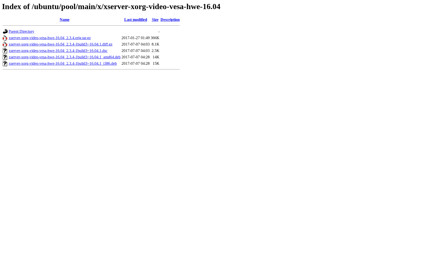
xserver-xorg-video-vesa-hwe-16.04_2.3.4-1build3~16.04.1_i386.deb (63, 63)
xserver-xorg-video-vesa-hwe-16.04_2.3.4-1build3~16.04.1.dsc (58, 51)
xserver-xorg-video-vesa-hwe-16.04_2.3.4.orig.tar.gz (50, 38)
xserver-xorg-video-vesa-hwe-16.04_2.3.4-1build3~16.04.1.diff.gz (60, 44)
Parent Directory (21, 31)
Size (155, 19)
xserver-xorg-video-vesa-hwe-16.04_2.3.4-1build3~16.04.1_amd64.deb (65, 57)
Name (65, 19)
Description (170, 19)
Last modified (135, 19)
